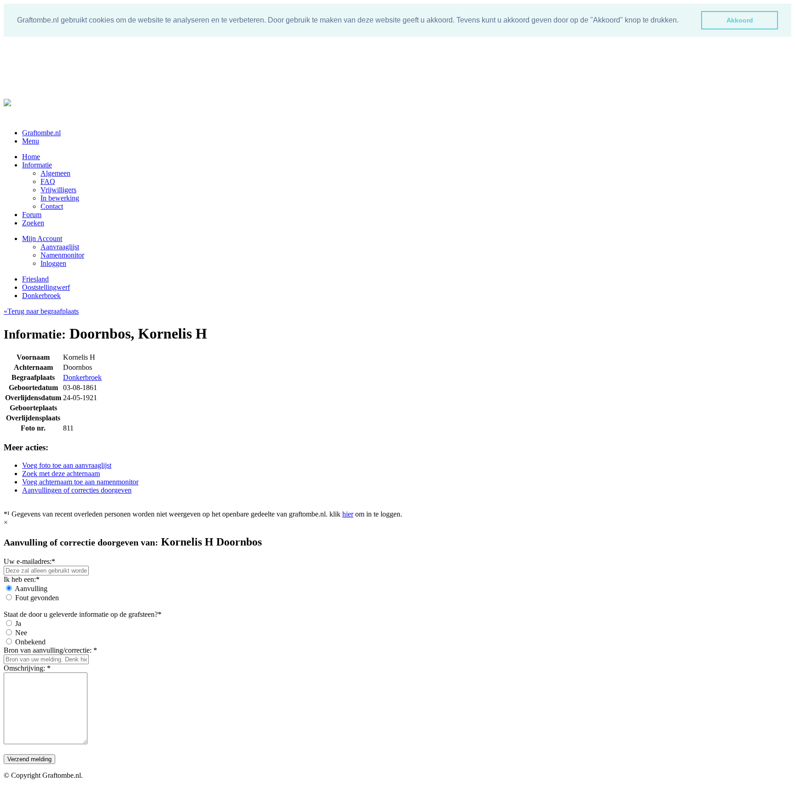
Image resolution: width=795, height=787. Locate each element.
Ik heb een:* (22, 579)
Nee (21, 633)
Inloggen (53, 263)
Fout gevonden (37, 598)
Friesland (35, 279)
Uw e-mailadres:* (29, 561)
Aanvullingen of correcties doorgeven (77, 490)
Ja (18, 623)
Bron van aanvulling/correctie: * (50, 650)
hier (347, 514)
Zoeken (33, 223)
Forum (31, 214)
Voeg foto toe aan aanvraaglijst (66, 465)
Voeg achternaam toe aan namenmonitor (80, 482)
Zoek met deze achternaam (61, 473)
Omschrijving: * (27, 668)
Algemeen (55, 173)
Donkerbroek (41, 295)
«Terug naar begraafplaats (41, 311)
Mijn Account (42, 238)
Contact (51, 206)
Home (31, 157)
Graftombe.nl (41, 133)
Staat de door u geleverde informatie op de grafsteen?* (82, 614)
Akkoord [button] (739, 20)
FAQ (47, 181)
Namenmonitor (62, 255)
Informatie (37, 165)
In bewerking (59, 198)
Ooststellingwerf (46, 287)
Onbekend (30, 642)
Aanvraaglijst (59, 247)
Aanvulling (31, 588)
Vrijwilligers (58, 190)
